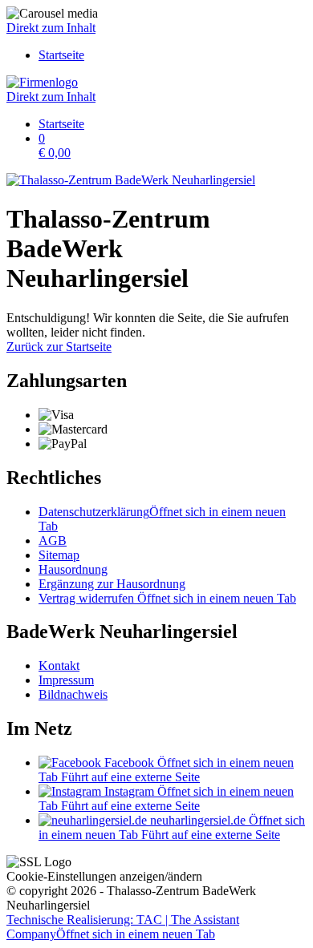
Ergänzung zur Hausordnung (112, 584)
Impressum (66, 680)
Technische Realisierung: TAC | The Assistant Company (122, 927)
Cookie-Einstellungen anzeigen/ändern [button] (104, 876)
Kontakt (59, 665)
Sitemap (59, 555)
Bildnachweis (73, 694)
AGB (53, 540)
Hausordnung (73, 569)
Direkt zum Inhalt (51, 27)
